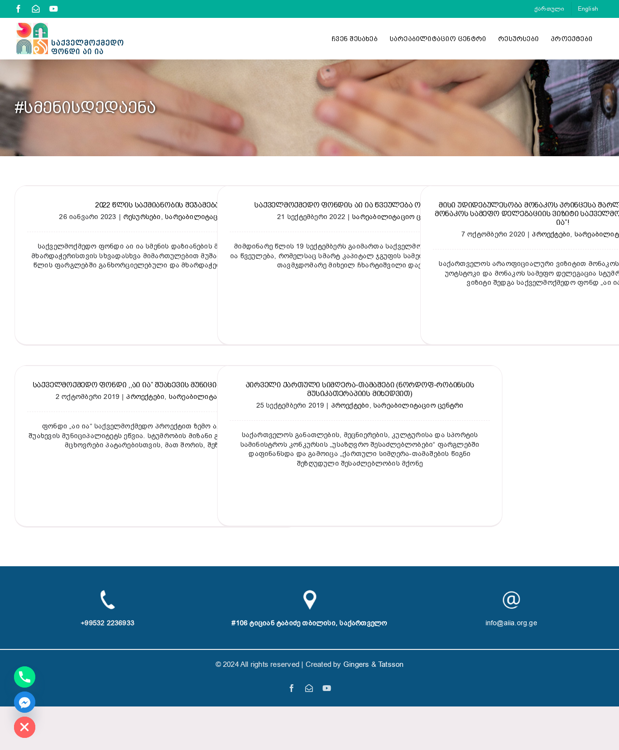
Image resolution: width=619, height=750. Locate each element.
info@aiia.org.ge (511, 623)
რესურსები (142, 216)
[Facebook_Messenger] (24, 702)
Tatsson (390, 664)
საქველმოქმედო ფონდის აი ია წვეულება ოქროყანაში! (359, 205)
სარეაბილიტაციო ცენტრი (397, 216)
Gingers (357, 664)
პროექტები (551, 234)
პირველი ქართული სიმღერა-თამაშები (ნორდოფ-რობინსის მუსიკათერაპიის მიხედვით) (360, 389)
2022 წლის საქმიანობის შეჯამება (157, 205)
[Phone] (24, 677)
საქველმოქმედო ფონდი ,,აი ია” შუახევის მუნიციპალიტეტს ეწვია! (157, 385)
